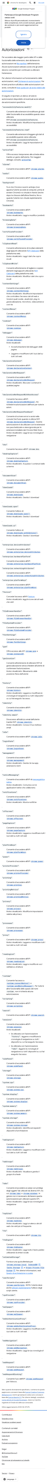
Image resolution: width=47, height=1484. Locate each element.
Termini (4, 1473)
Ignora (23, 34)
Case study (6, 1436)
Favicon (31, 597)
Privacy (11, 1473)
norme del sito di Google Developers (14, 1400)
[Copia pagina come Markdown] (28, 49)
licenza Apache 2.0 (15, 1397)
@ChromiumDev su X (9, 1453)
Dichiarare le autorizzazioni (29, 81)
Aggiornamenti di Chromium (12, 1432)
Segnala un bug (7, 1419)
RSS (3, 1464)
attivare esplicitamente (21, 1288)
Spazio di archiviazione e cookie (19, 1273)
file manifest (22, 64)
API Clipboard (33, 251)
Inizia (23, 43)
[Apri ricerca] (30, 2)
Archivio (5, 1439)
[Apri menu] (3, 2)
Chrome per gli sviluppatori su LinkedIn (15, 1460)
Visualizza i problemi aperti (11, 1422)
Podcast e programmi (9, 1443)
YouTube (5, 1457)
